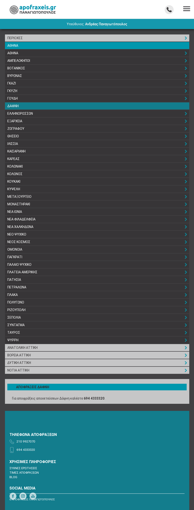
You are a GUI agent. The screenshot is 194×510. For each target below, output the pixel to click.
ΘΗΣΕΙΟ (13, 136)
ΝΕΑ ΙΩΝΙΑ (14, 212)
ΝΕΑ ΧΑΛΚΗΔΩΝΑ (20, 227)
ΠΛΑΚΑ (12, 295)
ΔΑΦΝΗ (13, 106)
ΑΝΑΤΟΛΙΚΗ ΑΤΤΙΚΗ (22, 348)
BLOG (13, 477)
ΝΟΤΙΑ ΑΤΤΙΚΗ (18, 370)
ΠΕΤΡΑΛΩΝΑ (16, 287)
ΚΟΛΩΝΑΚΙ (15, 166)
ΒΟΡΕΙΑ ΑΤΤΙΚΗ (19, 355)
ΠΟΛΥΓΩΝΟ (15, 302)
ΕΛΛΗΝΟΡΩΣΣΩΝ (20, 113)
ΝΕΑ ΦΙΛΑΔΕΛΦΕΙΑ (21, 219)
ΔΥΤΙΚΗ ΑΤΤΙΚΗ (19, 363)
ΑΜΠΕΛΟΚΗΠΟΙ (18, 61)
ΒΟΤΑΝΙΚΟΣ (16, 68)
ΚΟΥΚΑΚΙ (13, 181)
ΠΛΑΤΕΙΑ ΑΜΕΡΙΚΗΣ (22, 272)
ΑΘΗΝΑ (12, 45)
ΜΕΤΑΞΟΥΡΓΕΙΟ (19, 196)
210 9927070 (26, 441)
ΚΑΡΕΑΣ (13, 159)
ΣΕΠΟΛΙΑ (14, 317)
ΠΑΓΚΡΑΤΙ (14, 257)
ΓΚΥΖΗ (12, 91)
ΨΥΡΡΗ (12, 340)
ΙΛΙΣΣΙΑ (12, 144)
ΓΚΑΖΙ (11, 83)
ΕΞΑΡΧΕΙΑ (14, 121)
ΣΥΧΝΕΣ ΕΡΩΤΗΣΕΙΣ (23, 468)
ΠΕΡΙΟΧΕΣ (15, 38)
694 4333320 (94, 398)
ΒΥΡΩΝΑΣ (14, 76)
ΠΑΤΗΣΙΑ (14, 280)
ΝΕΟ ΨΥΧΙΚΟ (16, 234)
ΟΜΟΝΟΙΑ (14, 249)
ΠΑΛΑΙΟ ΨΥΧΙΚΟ (19, 264)
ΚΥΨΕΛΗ (13, 189)
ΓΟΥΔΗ (12, 98)
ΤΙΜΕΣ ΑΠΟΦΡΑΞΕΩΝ (24, 473)
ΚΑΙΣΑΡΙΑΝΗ (16, 151)
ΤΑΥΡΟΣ (13, 332)
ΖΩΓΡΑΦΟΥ (15, 128)
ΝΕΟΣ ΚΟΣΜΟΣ (18, 242)
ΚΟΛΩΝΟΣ (14, 174)
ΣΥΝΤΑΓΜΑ (16, 325)
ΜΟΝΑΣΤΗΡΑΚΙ (18, 204)
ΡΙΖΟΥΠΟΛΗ (16, 310)
